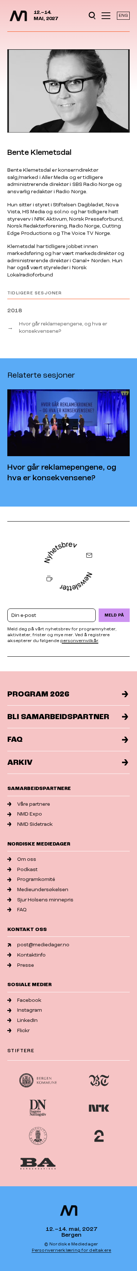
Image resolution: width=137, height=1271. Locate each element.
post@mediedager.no (43, 944)
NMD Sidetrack (35, 824)
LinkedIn (27, 1020)
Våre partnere (33, 804)
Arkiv (20, 762)
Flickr (23, 1030)
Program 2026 (38, 694)
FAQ (15, 739)
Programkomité (36, 879)
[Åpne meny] (106, 15)
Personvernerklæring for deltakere (71, 1250)
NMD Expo (29, 814)
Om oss (26, 859)
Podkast (27, 869)
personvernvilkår (79, 640)
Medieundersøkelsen (42, 889)
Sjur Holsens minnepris (45, 899)
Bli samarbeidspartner (58, 717)
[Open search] (92, 16)
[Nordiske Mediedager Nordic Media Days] (69, 1210)
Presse (25, 965)
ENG (123, 15)
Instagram (29, 1010)
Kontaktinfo (31, 955)
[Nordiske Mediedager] (18, 16)
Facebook (29, 1000)
